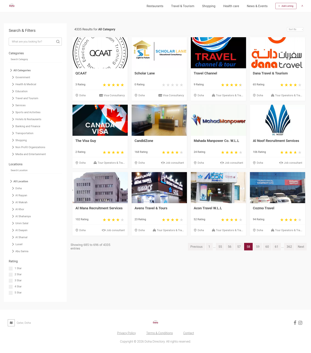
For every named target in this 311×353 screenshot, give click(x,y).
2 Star (18, 274)
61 (276, 246)
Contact (188, 333)
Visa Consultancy (114, 95)
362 (289, 246)
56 (229, 246)
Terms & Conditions (159, 333)
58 (248, 246)
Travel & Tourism (182, 6)
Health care (231, 6)
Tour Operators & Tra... (229, 95)
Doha (82, 95)
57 (239, 246)
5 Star (18, 292)
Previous (196, 246)
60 (267, 246)
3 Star (18, 280)
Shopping (208, 6)
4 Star (18, 286)
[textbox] (295, 29)
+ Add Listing (285, 6)
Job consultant (175, 162)
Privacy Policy (126, 333)
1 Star (18, 268)
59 (258, 246)
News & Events (257, 6)
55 (220, 246)
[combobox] (295, 29)
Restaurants (155, 6)
